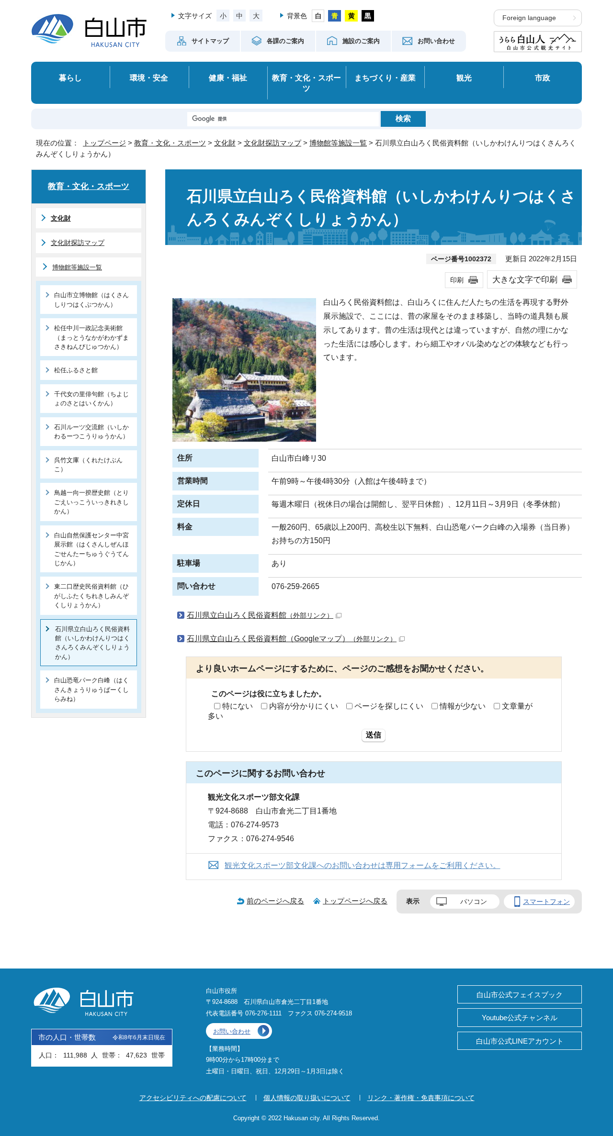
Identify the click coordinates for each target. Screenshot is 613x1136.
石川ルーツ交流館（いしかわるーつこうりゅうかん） (91, 431)
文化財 (225, 143)
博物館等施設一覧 (338, 143)
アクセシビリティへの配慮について (193, 1098)
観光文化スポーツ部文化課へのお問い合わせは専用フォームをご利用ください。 (362, 865)
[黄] (351, 16)
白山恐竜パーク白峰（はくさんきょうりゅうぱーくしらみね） (91, 689)
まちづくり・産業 (385, 77)
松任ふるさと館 (76, 370)
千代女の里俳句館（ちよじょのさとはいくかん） (91, 398)
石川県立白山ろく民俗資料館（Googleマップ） (292, 639)
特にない (237, 706)
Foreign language (529, 18)
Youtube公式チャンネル (519, 1017)
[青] (334, 16)
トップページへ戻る (355, 901)
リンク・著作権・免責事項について (421, 1098)
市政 (542, 77)
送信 (373, 735)
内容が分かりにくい (303, 706)
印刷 (457, 280)
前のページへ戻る (275, 901)
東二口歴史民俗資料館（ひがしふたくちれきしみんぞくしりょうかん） (91, 596)
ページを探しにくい (388, 706)
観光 (464, 77)
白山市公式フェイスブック (520, 995)
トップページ (104, 143)
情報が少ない (463, 706)
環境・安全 (149, 77)
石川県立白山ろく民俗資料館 (260, 615)
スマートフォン (546, 901)
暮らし (70, 77)
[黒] (368, 16)
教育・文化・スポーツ (306, 83)
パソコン (473, 901)
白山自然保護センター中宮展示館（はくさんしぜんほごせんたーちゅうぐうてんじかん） (91, 549)
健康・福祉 (228, 77)
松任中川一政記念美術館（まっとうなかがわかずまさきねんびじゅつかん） (91, 337)
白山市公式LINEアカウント (520, 1041)
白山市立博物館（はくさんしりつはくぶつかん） (91, 299)
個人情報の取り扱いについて (307, 1098)
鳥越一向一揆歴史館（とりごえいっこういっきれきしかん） (91, 502)
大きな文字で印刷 (524, 279)
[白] (318, 16)
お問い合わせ (231, 1031)
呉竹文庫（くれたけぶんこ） (88, 465)
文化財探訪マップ (272, 143)
